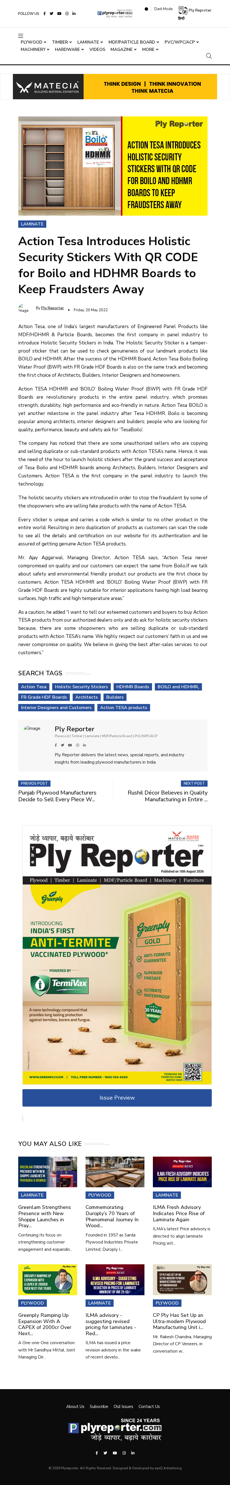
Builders (115, 697)
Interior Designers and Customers (56, 708)
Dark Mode (163, 9)
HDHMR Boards (132, 687)
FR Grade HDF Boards (44, 697)
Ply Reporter (52, 308)
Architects (86, 697)
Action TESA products (123, 708)
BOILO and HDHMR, (178, 687)
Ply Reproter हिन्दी (194, 14)
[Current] (117, 955)
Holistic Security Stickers (81, 687)
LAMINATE (32, 1195)
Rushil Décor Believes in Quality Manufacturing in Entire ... (168, 796)
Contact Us (149, 1406)
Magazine (122, 49)
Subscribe (99, 1406)
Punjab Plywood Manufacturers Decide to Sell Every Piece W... (57, 796)
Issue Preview (117, 1098)
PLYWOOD (99, 1195)
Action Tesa (34, 687)
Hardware (67, 49)
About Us (75, 1406)
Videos (97, 49)
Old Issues (123, 1406)
